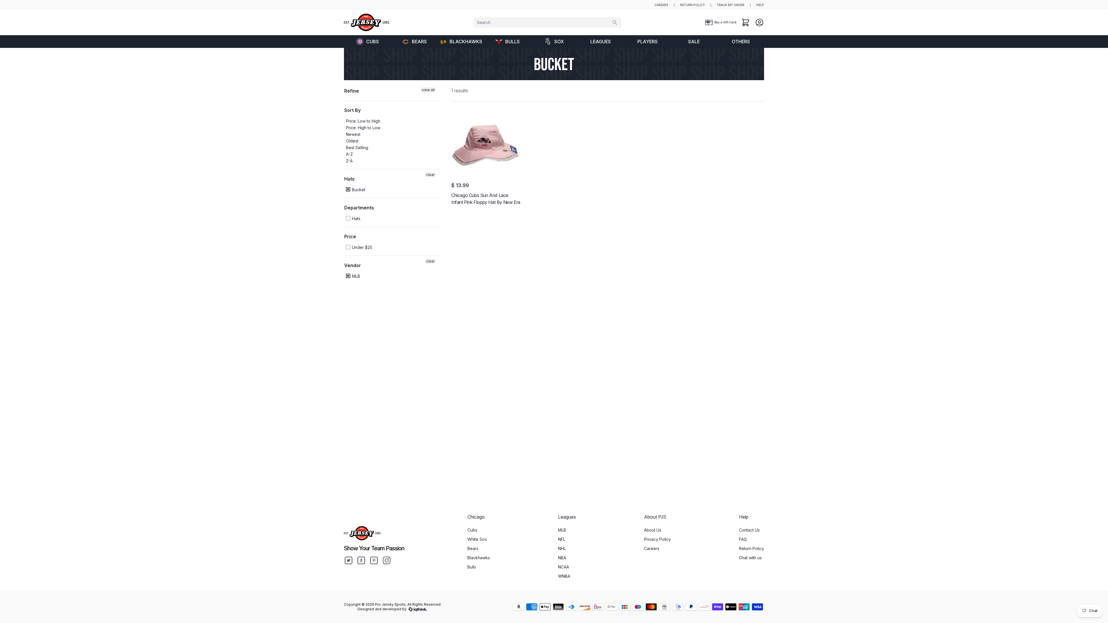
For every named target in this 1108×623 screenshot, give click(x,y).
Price (350, 236)
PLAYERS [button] (647, 41)
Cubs (372, 41)
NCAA (563, 566)
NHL (562, 548)
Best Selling (357, 147)
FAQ (743, 539)
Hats (349, 179)
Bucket (358, 189)
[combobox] (547, 22)
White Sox (477, 539)
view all (428, 90)
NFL (561, 539)
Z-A (349, 160)
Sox (559, 41)
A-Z (349, 154)
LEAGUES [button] (600, 41)
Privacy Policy (657, 539)
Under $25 (361, 247)
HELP (760, 5)
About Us (652, 530)
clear (430, 174)
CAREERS (661, 5)
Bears (419, 41)
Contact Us (749, 530)
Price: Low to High (363, 121)
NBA (562, 557)
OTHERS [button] (741, 41)
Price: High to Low (363, 127)
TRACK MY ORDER (730, 5)
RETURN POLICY (692, 5)
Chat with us (750, 557)
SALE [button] (694, 41)
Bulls (512, 41)
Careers (651, 548)
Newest (353, 134)
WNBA (564, 576)
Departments (359, 208)
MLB (355, 276)
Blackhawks (466, 41)
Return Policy (751, 548)
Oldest (352, 140)
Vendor (352, 265)
